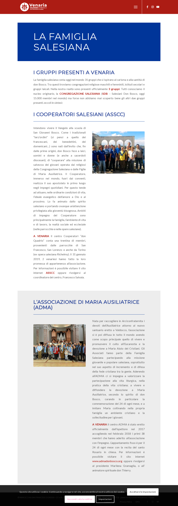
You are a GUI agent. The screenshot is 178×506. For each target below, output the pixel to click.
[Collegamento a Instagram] (152, 6)
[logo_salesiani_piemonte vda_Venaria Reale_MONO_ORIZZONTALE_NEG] (33, 7)
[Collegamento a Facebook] (147, 6)
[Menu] (135, 7)
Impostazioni (105, 499)
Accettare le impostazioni (143, 492)
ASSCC (50, 272)
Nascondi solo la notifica (79, 499)
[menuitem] (135, 7)
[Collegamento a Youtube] (157, 6)
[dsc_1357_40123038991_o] (59, 345)
